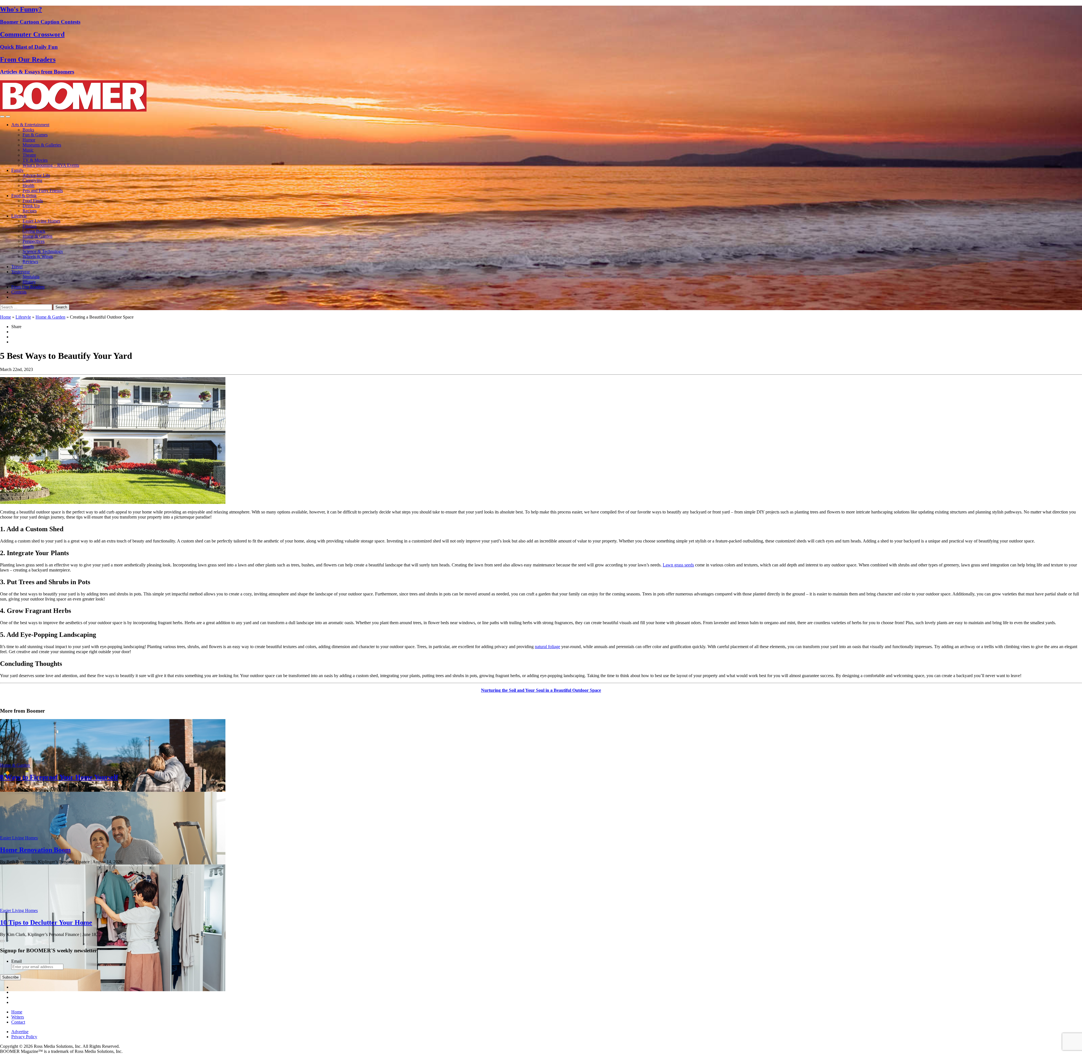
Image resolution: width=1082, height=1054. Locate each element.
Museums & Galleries (42, 145)
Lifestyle (19, 216)
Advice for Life (36, 175)
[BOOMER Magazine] (73, 110)
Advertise (19, 1031)
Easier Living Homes (41, 221)
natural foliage (547, 646)
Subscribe (10, 977)
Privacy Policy (24, 1036)
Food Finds (33, 200)
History (29, 281)
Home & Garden (37, 236)
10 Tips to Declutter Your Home (46, 922)
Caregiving (32, 180)
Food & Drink (24, 195)
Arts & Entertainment (30, 124)
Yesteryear (20, 271)
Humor (29, 139)
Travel (17, 266)
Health (28, 185)
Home (5, 317)
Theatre (29, 155)
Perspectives (34, 241)
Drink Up (31, 205)
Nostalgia (31, 276)
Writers (17, 1017)
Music (28, 150)
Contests (18, 292)
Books (28, 129)
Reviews (30, 261)
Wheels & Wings (38, 256)
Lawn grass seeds (678, 564)
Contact (18, 1022)
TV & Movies (35, 160)
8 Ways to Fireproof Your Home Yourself (59, 777)
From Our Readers (28, 286)
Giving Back (34, 231)
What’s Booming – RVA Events (51, 165)
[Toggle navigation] (2, 116)
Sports (28, 246)
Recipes (30, 210)
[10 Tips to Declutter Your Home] (112, 989)
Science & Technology (43, 251)
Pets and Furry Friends (43, 190)
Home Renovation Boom (35, 849)
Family (17, 170)
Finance (30, 226)
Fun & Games (35, 134)
